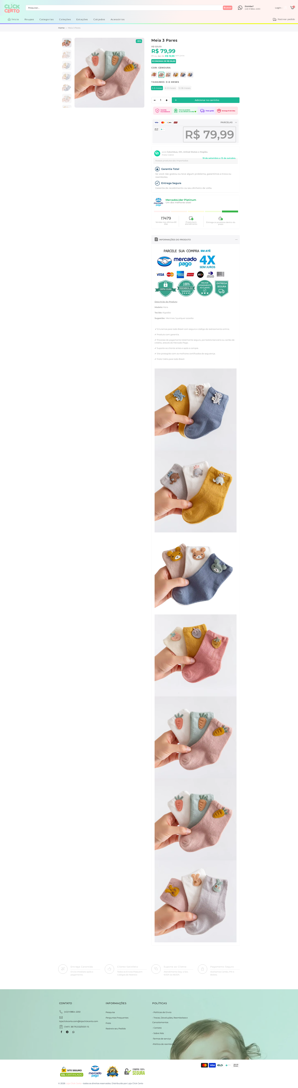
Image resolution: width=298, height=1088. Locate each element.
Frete (108, 1023)
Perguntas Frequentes (117, 1017)
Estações (82, 19)
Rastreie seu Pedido (116, 1028)
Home (61, 28)
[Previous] (80, 72)
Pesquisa (110, 1012)
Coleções (65, 19)
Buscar (228, 7)
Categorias (46, 19)
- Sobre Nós (158, 1033)
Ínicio (15, 19)
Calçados (99, 19)
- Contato (157, 1028)
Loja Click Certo (135, 1083)
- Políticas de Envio (161, 1012)
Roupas (29, 19)
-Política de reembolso (163, 1044)
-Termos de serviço (161, 1038)
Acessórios (118, 19)
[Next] (138, 72)
